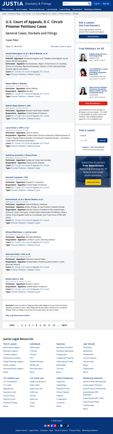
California (34, 392)
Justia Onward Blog (91, 402)
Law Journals (88, 361)
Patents (59, 395)
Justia (59, 421)
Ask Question (93, 36)
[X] (64, 425)
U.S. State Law (37, 378)
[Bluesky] (61, 425)
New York (34, 399)
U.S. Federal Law (11, 378)
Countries (60, 402)
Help (51, 430)
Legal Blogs (61, 385)
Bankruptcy (35, 347)
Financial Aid (88, 354)
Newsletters (77, 9)
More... (6, 372)
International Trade (64, 361)
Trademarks (61, 399)
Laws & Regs (64, 9)
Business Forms (63, 388)
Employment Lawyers (12, 358)
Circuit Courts (9, 395)
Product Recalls (62, 392)
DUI (31, 358)
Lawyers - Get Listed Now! (93, 147)
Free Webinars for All (91, 48)
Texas (32, 402)
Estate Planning (36, 361)
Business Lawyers (10, 351)
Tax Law (59, 368)
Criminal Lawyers (10, 354)
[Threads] (58, 425)
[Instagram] (55, 425)
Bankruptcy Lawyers (11, 347)
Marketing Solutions (92, 9)
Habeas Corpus (33, 74)
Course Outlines (89, 358)
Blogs (85, 365)
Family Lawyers (9, 365)
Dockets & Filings (10, 402)
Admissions (87, 351)
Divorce (33, 354)
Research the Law (36, 9)
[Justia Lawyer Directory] (67, 425)
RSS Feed (54, 46)
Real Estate (61, 365)
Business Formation (64, 347)
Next (64, 325)
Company (44, 430)
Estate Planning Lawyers (13, 361)
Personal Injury (36, 368)
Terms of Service (61, 430)
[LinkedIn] (45, 425)
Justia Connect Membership (94, 381)
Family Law (34, 365)
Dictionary (87, 347)
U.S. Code (7, 385)
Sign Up (106, 4)
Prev (12, 325)
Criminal (33, 351)
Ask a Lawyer (22, 9)
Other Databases (64, 378)
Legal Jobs (60, 381)
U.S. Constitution (10, 381)
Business (60, 344)
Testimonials (88, 405)
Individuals (35, 344)
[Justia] (12, 4)
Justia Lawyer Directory (92, 385)
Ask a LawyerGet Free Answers (89, 24)
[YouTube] (48, 425)
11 (49, 325)
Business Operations (65, 351)
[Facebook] (51, 425)
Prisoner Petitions (18, 74)
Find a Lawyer (8, 9)
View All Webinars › (93, 103)
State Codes (35, 385)
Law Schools (51, 9)
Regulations (8, 388)
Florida (33, 395)
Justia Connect (21, 430)
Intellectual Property (64, 358)
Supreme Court (9, 392)
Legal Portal (33, 430)
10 (44, 325)
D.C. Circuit (16, 71)
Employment (61, 354)
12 (54, 325)
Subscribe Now (93, 182)
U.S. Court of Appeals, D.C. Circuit (35, 71)
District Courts (9, 399)
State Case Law (36, 388)
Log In (96, 4)
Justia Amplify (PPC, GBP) (93, 398)
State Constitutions (38, 381)
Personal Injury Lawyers (13, 368)
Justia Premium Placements (94, 388)
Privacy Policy (74, 430)
